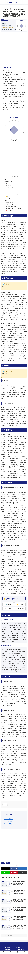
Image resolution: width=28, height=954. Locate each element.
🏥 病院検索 (8, 604)
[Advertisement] (14, 48)
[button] (22, 872)
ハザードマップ (8, 821)
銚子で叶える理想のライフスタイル (13, 208)
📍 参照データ (9, 210)
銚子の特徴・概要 (8, 179)
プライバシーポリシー (20, 947)
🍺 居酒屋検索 (20, 604)
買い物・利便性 (8, 191)
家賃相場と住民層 (8, 181)
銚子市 (8, 862)
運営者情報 (7, 947)
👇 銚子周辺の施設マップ (11, 197)
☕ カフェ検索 (8, 608)
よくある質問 (7, 198)
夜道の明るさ (9, 185)
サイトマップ (21, 949)
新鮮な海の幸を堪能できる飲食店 (13, 195)
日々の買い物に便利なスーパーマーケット (15, 193)
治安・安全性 (7, 183)
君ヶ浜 (5, 805)
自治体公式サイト (8, 819)
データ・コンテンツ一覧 (12, 176)
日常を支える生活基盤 (10, 204)
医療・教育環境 (8, 189)
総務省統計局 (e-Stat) (9, 824)
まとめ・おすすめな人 (9, 200)
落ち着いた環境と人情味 (11, 206)
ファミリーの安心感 (10, 187)
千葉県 (4, 862)
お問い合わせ (7, 949)
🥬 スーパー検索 (20, 608)
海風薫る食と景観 (10, 202)
